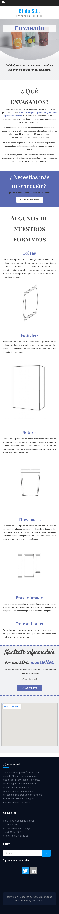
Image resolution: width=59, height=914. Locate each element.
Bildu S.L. (29, 10)
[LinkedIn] (33, 870)
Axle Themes (38, 900)
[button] (29, 200)
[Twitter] (25, 870)
